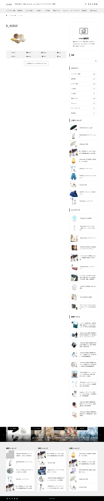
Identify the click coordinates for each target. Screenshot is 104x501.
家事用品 (20, 10)
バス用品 (38, 10)
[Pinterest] (94, 4)
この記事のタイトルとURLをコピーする (36, 63)
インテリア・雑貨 (10, 10)
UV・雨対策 (11, 428)
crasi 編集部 (84, 38)
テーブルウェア (57, 428)
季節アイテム (56, 10)
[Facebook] (92, 4)
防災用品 (84, 10)
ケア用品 (47, 10)
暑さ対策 (80, 428)
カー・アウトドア (75, 10)
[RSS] (97, 4)
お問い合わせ (93, 10)
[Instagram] (88, 4)
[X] (90, 4)
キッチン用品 (29, 10)
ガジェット (66, 10)
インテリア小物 (34, 428)
